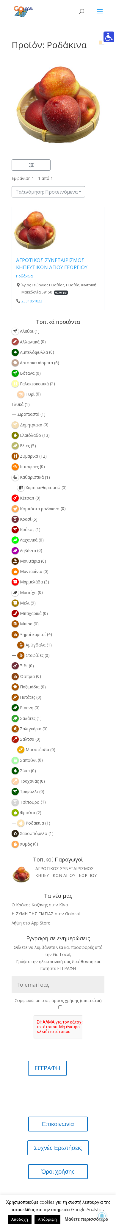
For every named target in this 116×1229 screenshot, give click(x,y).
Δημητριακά (31, 425)
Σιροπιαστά (28, 414)
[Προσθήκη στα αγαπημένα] (18, 247)
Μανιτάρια (30, 561)
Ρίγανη (26, 707)
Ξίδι (24, 665)
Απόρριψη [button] (47, 1219)
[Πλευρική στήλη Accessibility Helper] (109, 37)
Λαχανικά (28, 540)
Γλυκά (17, 404)
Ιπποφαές (29, 467)
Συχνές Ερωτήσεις (58, 1147)
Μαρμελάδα (31, 582)
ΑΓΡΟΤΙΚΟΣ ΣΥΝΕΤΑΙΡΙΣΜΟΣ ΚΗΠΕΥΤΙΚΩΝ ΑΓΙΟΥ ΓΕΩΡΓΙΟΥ (51, 264)
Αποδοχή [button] (19, 1219)
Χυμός (26, 844)
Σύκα (25, 770)
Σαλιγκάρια (30, 729)
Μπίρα (26, 624)
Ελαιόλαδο (30, 435)
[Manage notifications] (102, 1216)
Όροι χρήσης (58, 1171)
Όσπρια (27, 676)
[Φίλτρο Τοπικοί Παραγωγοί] (31, 165)
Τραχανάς (29, 781)
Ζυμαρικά (29, 456)
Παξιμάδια (30, 687)
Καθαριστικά (32, 477)
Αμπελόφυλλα (34, 352)
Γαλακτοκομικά (34, 384)
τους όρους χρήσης (60, 1000)
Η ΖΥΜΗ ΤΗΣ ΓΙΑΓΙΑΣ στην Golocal (46, 913)
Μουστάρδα (37, 749)
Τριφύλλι (29, 791)
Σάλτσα (27, 739)
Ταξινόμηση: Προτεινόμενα (46, 192)
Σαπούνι (28, 760)
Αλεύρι (26, 331)
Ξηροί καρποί (33, 634)
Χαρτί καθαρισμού (43, 487)
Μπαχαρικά (31, 613)
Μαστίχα (28, 592)
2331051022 (31, 301)
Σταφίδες (34, 655)
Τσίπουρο (30, 802)
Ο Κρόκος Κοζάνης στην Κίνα (40, 905)
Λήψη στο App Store (31, 923)
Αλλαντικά (30, 342)
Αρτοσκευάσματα (36, 362)
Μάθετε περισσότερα (86, 1219)
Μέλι (24, 603)
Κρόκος (27, 529)
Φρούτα (27, 812)
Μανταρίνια (31, 571)
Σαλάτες (27, 718)
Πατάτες (27, 697)
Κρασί (25, 519)
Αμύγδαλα (36, 645)
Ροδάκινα (24, 276)
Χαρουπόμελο (33, 833)
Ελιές (25, 445)
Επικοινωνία (58, 1124)
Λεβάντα (28, 550)
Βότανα (27, 373)
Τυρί (30, 394)
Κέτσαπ (27, 498)
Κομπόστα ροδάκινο (39, 508)
